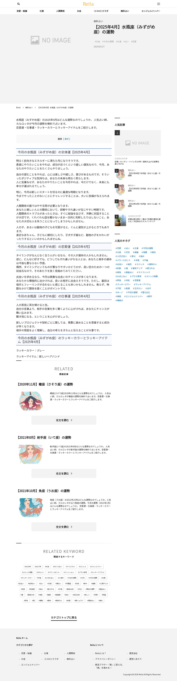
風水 (101, 600)
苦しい (87, 595)
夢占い (58, 583)
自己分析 (77, 595)
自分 (67, 595)
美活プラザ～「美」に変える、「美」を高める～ (109, 666)
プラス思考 (83, 572)
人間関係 (60, 10)
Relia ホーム (22, 637)
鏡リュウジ (79, 600)
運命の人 (59, 600)
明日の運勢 (90, 589)
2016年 (28, 566)
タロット (41, 572)
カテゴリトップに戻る (64, 617)
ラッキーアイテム (98, 572)
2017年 (38, 566)
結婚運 (58, 595)
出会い (21, 583)
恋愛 (23, 589)
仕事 (42, 10)
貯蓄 (104, 595)
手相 (60, 589)
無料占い (125, 10)
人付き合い (50, 578)
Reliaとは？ (100, 653)
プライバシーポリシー (105, 658)
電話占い (91, 600)
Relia (141, 674)
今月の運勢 (93, 578)
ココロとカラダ (101, 10)
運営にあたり (135, 658)
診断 (96, 595)
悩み (41, 589)
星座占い (103, 589)
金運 (68, 600)
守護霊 (68, 583)
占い (41, 583)
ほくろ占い (58, 566)
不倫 (39, 578)
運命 (49, 600)
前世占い (32, 583)
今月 (82, 578)
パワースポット (54, 572)
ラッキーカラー (27, 578)
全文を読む (62, 420)
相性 (41, 595)
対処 (77, 583)
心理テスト (104, 583)
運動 (41, 600)
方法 (80, 589)
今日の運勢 (72, 578)
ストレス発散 (28, 572)
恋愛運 (32, 589)
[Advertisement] (88, 85)
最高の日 (31, 595)
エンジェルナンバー (151, 10)
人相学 (61, 578)
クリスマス (71, 566)
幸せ (85, 583)
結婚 (49, 595)
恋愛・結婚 (22, 10)
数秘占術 (70, 589)
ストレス (83, 566)
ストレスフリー (96, 566)
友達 (49, 583)
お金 (79, 10)
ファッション (69, 572)
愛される (51, 589)
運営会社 (133, 653)
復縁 (93, 583)
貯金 (26, 600)
